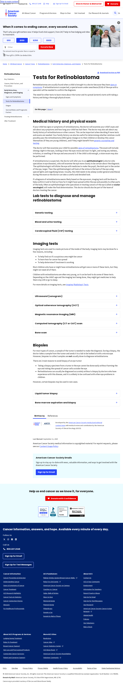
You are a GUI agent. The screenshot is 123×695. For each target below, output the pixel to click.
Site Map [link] (15, 668)
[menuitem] (12, 13)
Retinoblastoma (12, 74)
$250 (35, 40)
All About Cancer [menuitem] (29, 13)
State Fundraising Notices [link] (111, 668)
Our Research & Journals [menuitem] (99, 13)
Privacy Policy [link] (28, 668)
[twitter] (4, 539)
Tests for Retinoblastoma (93, 64)
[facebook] (12, 539)
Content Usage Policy (49, 446)
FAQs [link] (5, 668)
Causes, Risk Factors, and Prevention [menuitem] (13, 84)
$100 (22, 40)
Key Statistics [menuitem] (9, 79)
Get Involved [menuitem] (79, 13)
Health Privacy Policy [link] (60, 668)
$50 (9, 40)
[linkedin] (15, 539)
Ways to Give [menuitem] (65, 13)
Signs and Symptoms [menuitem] (13, 97)
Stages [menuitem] (8, 105)
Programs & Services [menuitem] (48, 13)
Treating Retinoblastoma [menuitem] (13, 117)
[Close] (118, 22)
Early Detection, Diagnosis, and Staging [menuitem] (13, 91)
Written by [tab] (39, 415)
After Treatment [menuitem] (10, 121)
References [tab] (53, 415)
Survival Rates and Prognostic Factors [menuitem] (16, 111)
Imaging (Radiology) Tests (77, 284)
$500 (48, 40)
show (50, 109)
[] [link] (49, 109)
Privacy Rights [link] (43, 668)
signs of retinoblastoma (88, 148)
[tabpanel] (76, 427)
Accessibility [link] (77, 668)
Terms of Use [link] (92, 668)
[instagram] (8, 539)
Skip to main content (9, 1)
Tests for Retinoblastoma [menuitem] (15, 101)
